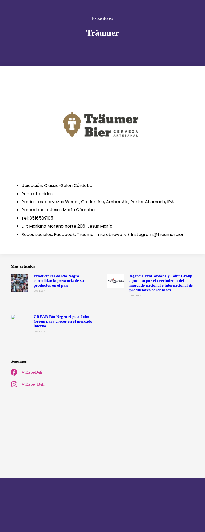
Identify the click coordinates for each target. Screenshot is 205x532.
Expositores (102, 18)
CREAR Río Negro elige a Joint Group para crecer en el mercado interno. (63, 321)
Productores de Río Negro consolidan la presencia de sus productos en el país (59, 281)
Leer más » (39, 290)
